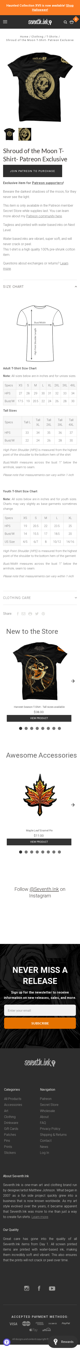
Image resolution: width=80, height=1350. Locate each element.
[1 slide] (20, 728)
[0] (72, 22)
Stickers (10, 1153)
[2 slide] (26, 728)
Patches (10, 1135)
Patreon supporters (47, 183)
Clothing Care (17, 598)
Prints (8, 1147)
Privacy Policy (50, 1129)
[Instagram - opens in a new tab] (26, 1289)
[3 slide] (31, 728)
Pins (7, 1141)
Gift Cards (11, 1129)
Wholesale (47, 1111)
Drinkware (11, 1123)
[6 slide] (48, 728)
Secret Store (49, 1105)
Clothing (10, 1117)
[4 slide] (37, 728)
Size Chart (13, 287)
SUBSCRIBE (40, 1023)
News (44, 1147)
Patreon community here (44, 216)
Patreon (45, 1099)
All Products (12, 1099)
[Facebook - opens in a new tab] (39, 1289)
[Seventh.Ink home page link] (40, 22)
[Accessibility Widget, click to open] (6, 1342)
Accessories (13, 1105)
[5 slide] (42, 728)
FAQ (43, 1123)
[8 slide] (59, 728)
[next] (73, 681)
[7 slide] (53, 728)
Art (6, 1111)
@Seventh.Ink (44, 889)
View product (39, 718)
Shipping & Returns (53, 1135)
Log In (44, 1153)
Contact (45, 1141)
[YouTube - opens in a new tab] (52, 1289)
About (44, 1117)
